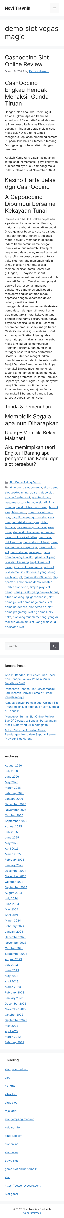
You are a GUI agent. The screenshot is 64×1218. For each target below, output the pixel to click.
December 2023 (15, 937)
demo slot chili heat (36, 542)
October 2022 (14, 1014)
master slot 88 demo (37, 577)
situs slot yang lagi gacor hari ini (26, 597)
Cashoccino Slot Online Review (27, 61)
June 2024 (12, 904)
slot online (11, 1144)
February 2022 (14, 1042)
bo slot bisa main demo (31, 507)
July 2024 (11, 898)
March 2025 (13, 854)
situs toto (11, 1094)
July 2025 (11, 832)
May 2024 (11, 909)
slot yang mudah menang (29, 617)
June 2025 (12, 837)
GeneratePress (32, 1212)
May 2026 (11, 782)
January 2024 (14, 931)
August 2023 (13, 959)
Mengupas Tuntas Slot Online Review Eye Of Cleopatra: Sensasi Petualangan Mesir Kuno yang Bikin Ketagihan (31, 720)
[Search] (54, 646)
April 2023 (12, 981)
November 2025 (15, 809)
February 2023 (14, 992)
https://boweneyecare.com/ (23, 1185)
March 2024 (13, 920)
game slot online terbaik (21, 1169)
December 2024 (15, 870)
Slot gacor (11, 1194)
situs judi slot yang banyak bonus (36, 592)
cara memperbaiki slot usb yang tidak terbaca (29, 522)
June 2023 (12, 970)
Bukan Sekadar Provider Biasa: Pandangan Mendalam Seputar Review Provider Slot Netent (30, 734)
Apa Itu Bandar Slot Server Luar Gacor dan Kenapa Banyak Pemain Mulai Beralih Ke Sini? (30, 679)
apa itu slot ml (41, 497)
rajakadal (11, 1110)
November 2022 (15, 1009)
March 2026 (13, 787)
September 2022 (16, 1020)
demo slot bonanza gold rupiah (33, 532)
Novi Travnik (17, 8)
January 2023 (14, 998)
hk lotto (10, 1086)
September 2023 (16, 953)
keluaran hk (12, 1127)
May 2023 (11, 976)
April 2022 (11, 1031)
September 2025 (16, 821)
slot (7, 1077)
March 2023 (13, 987)
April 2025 (11, 848)
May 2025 (11, 843)
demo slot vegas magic (26, 552)
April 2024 (12, 915)
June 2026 (12, 776)
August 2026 (13, 765)
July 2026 (11, 771)
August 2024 (13, 892)
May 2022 (11, 1025)
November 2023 (15, 942)
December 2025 (15, 804)
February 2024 (14, 926)
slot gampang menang (19, 1119)
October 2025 (14, 815)
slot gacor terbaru (16, 1069)
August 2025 (13, 826)
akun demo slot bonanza (25, 487)
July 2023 (11, 964)
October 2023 (14, 948)
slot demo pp (37, 607)
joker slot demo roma (28, 567)
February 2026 (14, 793)
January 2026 (14, 798)
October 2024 (14, 881)
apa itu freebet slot (17, 497)
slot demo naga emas (31, 602)
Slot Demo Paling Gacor (25, 482)
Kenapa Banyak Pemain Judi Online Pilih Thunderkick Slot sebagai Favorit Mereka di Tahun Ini (32, 707)
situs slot (11, 1102)
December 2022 (15, 1003)
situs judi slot (13, 1135)
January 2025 (14, 865)
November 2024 (15, 876)
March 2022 (13, 1036)
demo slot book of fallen (21, 537)
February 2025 (14, 859)
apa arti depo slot (41, 492)
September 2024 (16, 887)
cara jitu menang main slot (29, 517)
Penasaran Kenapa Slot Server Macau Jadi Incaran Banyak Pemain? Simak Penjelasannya (30, 693)
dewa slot (11, 1160)
